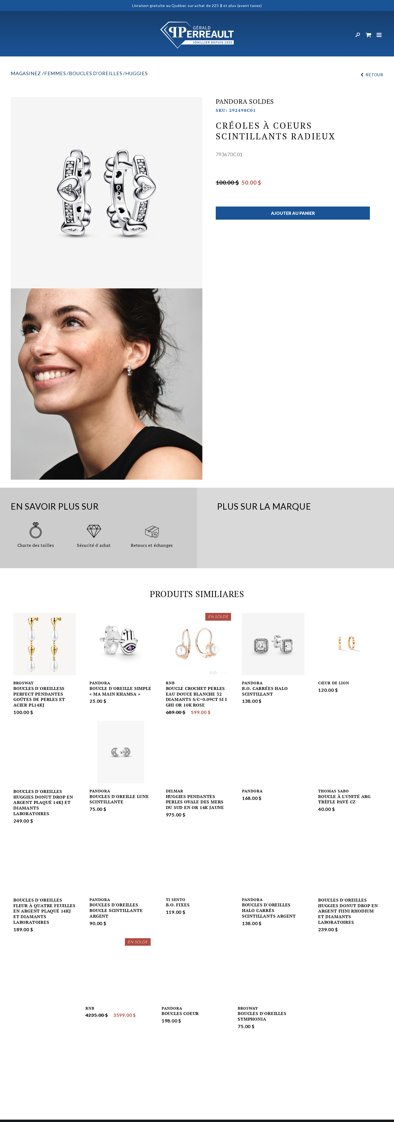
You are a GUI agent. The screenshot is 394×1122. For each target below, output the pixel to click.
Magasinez (26, 73)
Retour (374, 74)
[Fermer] (379, 35)
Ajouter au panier (293, 213)
